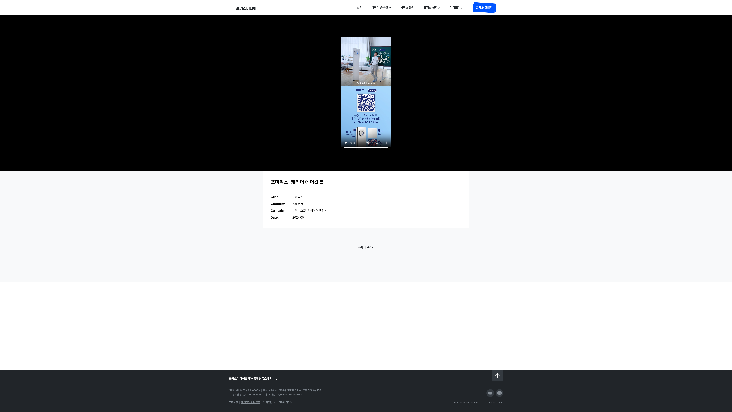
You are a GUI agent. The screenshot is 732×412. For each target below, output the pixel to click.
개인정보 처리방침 (250, 402)
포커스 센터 (431, 7)
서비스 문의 (407, 7)
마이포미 (455, 7)
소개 (359, 7)
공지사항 (233, 402)
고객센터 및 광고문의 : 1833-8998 (245, 394)
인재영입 (267, 402)
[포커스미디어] (246, 7)
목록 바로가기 (366, 247)
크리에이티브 (285, 402)
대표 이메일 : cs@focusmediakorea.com (285, 394)
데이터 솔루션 (379, 7)
